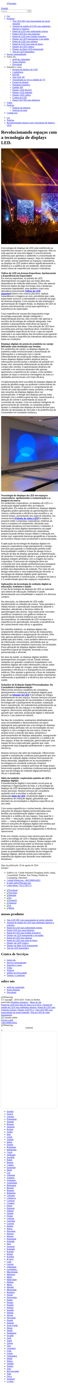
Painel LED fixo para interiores (26, 34)
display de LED (21, 695)
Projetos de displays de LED (25, 69)
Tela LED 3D (18, 77)
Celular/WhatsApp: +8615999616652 (23, 880)
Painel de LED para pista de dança (27, 44)
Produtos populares (19, 1002)
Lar (8, 16)
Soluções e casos (14, 965)
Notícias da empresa (21, 108)
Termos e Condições (16, 975)
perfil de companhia (21, 59)
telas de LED (18, 796)
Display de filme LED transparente (27, 49)
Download (17, 64)
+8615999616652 (9, 1022)
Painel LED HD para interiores (26, 100)
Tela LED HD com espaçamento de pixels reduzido (30, 920)
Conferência (17, 72)
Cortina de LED (19, 97)
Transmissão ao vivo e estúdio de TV (28, 80)
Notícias (10, 105)
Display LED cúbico (21, 95)
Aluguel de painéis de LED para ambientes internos (26, 1006)
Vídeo (9, 102)
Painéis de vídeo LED (26, 518)
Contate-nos (12, 113)
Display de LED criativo (23, 46)
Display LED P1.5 (26, 1010)
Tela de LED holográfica (23, 52)
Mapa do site (35, 1002)
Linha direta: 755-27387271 (19, 885)
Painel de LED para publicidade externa (30, 31)
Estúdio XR (17, 87)
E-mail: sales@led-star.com (19, 883)
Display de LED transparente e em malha (30, 39)
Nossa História (18, 62)
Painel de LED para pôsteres (25, 41)
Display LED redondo (22, 92)
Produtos (11, 18)
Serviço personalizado (16, 54)
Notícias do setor (19, 110)
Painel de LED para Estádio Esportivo (29, 36)
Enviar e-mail (7, 1020)
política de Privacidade (17, 973)
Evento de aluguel (20, 82)
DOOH (15, 74)
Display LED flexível (22, 90)
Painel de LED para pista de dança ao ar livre (21, 1005)
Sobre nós (11, 960)
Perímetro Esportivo (21, 85)
